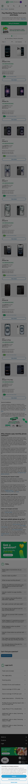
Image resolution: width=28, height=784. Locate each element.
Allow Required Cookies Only (14, 779)
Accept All (14, 776)
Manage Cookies (14, 782)
